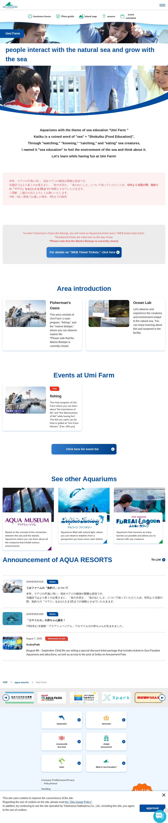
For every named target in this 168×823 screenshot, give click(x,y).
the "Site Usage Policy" (78, 802)
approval (152, 808)
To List (156, 559)
